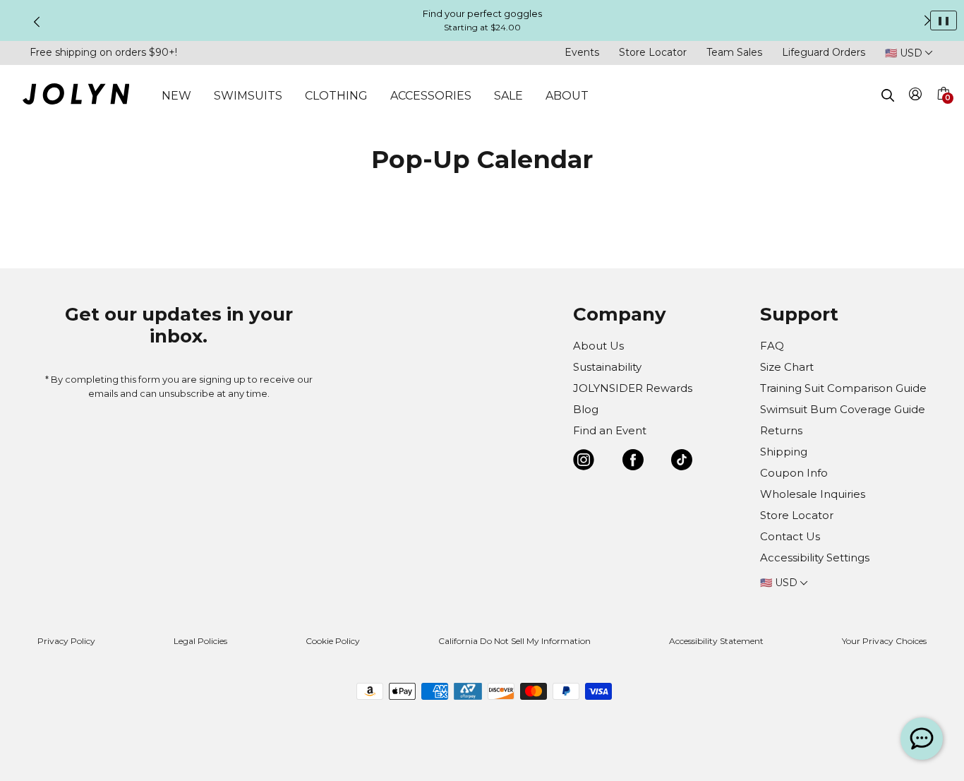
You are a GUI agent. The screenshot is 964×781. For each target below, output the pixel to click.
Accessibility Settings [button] (814, 557)
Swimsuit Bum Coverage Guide (842, 409)
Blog (585, 409)
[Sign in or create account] (915, 96)
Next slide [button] (927, 20)
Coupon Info (794, 472)
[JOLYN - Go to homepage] (76, 96)
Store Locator (653, 52)
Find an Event (609, 430)
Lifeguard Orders (823, 52)
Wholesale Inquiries (812, 494)
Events (582, 52)
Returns (781, 430)
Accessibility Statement (716, 641)
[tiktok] (681, 462)
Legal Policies (200, 641)
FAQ (772, 345)
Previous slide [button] (36, 21)
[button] (942, 110)
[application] (921, 738)
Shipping (783, 451)
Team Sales (734, 52)
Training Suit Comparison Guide (843, 388)
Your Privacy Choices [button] (884, 641)
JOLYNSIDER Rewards (632, 388)
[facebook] (633, 462)
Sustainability (607, 367)
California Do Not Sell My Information (514, 641)
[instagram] (583, 462)
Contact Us (790, 536)
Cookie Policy (333, 641)
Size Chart (787, 367)
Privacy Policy (66, 641)
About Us (598, 345)
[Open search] (888, 95)
